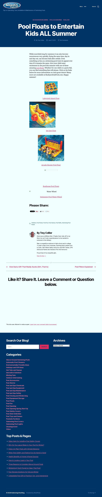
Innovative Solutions (13, 373)
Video (8, 429)
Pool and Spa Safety (13, 393)
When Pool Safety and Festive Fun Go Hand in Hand (27, 453)
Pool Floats (40, 223)
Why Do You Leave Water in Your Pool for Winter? (26, 445)
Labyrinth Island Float (51, 98)
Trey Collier (41, 40)
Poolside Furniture (13, 419)
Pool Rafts (58, 223)
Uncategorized (11, 427)
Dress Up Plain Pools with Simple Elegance (23, 449)
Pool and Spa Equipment (15, 388)
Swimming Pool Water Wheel (51, 197)
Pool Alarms (10, 383)
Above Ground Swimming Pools (18, 360)
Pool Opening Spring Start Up (17, 409)
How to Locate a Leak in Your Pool (20, 460)
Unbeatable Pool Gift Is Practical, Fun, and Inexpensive (28, 476)
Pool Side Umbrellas (13, 414)
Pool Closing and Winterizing (17, 396)
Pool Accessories (56, 19)
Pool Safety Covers (13, 411)
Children (33, 223)
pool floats (40, 68)
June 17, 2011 (52, 40)
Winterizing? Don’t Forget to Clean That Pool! (24, 468)
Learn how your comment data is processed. (43, 324)
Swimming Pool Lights (14, 424)
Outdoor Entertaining (40, 19)
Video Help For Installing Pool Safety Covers (24, 441)
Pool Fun (66, 19)
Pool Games (52, 223)
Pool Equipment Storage (15, 398)
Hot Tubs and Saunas (14, 370)
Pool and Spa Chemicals (15, 385)
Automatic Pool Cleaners (15, 362)
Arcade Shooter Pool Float (51, 165)
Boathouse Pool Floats (51, 186)
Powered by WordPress (33, 493)
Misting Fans (11, 375)
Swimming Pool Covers (15, 421)
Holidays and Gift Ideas (15, 367)
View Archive (41, 256)
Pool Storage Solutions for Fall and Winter (23, 472)
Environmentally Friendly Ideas (17, 365)
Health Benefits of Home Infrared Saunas (23, 457)
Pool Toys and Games (14, 416)
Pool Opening (11, 406)
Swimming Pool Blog (17, 493)
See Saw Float (51, 131)
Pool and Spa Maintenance (16, 391)
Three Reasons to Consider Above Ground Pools (25, 464)
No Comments (64, 40)
